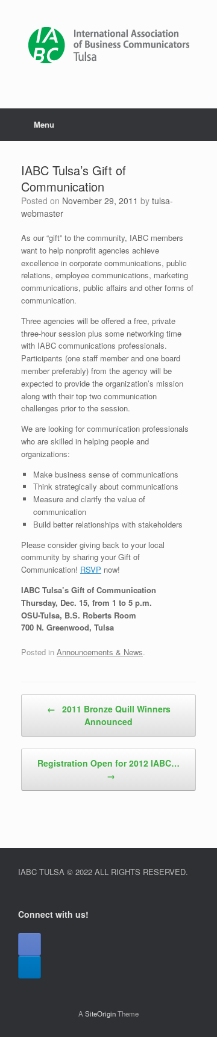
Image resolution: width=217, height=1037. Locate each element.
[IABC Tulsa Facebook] (29, 944)
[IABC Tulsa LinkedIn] (29, 967)
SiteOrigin (100, 1013)
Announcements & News (100, 652)
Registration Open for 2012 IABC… (108, 769)
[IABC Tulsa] (108, 45)
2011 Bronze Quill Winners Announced (109, 715)
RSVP (90, 569)
